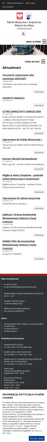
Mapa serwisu (30, 3)
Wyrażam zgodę (36, 438)
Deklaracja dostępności (15, 3)
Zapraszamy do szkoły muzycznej (21, 198)
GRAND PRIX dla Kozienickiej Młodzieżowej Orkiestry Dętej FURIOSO (19, 245)
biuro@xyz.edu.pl (16, 303)
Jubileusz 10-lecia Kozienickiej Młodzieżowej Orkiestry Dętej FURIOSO (19, 218)
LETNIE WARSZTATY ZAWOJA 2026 (21, 111)
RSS (3, 3)
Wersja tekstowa (8, 7)
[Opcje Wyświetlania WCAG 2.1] (23, 33)
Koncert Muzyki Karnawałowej (19, 158)
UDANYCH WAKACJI (13, 98)
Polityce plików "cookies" (12, 426)
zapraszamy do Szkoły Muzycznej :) (22, 139)
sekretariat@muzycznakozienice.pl (23, 287)
